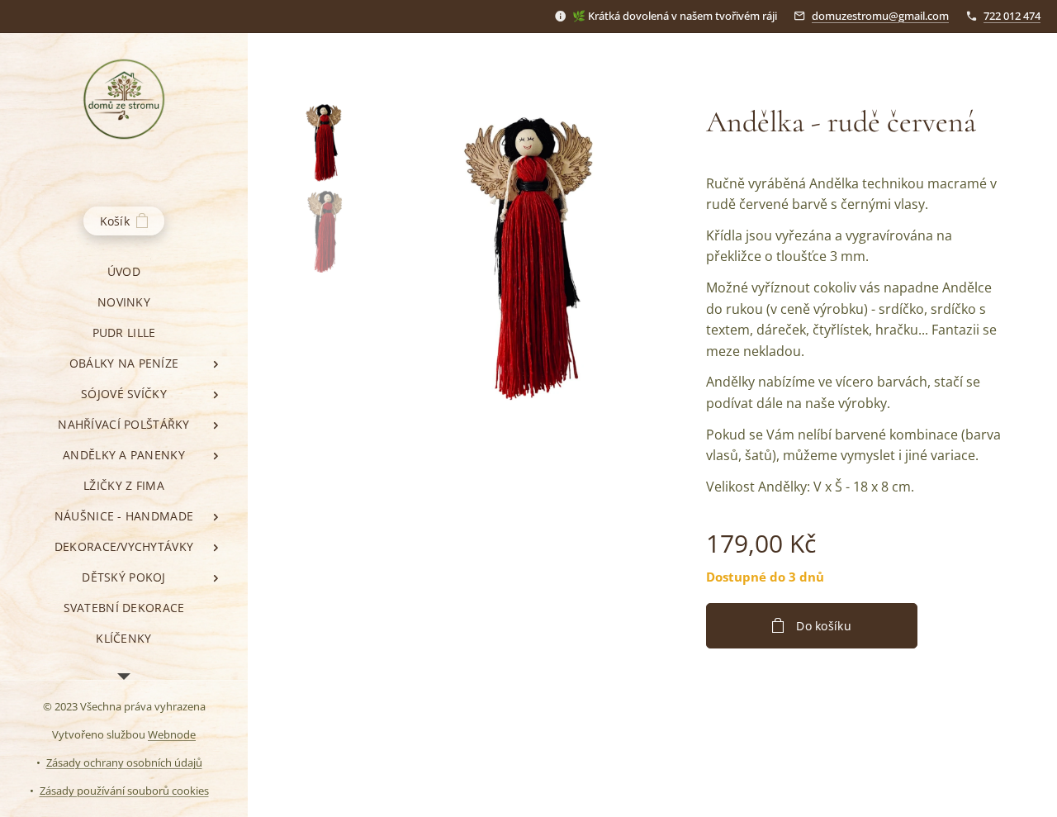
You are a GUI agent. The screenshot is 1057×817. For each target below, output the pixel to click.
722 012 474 (1012, 15)
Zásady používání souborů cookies (124, 790)
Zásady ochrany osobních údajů (124, 762)
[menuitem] (124, 271)
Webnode (172, 734)
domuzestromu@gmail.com (880, 15)
